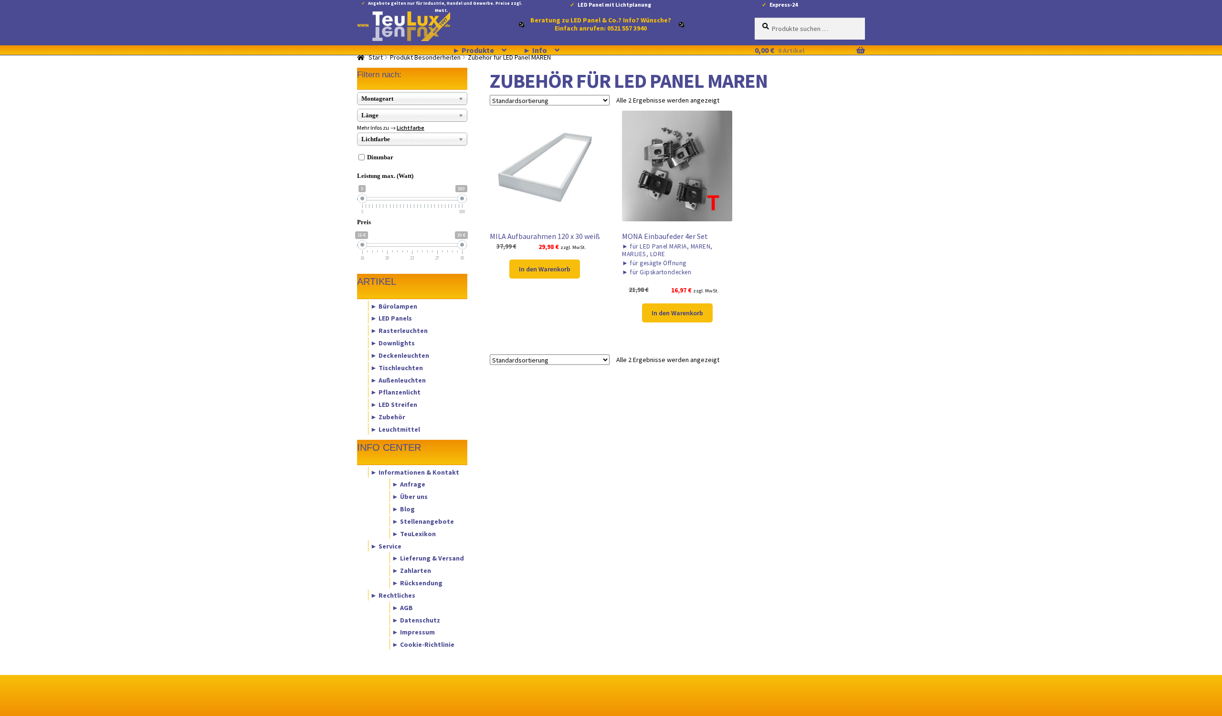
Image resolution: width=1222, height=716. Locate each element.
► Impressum (413, 632)
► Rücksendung (417, 583)
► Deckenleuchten (399, 355)
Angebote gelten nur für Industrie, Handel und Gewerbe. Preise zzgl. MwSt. (445, 5)
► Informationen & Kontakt (414, 471)
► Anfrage (408, 484)
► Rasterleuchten (399, 330)
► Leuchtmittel (395, 429)
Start (376, 57)
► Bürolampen (393, 305)
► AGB (402, 607)
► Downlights (392, 343)
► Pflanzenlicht (395, 392)
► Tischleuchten (396, 367)
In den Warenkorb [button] (544, 269)
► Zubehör (387, 417)
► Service (385, 545)
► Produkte (473, 50)
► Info (535, 50)
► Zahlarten (411, 570)
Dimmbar (380, 157)
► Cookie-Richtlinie (423, 644)
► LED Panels (391, 318)
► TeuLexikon (414, 533)
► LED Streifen (393, 404)
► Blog (403, 509)
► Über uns (410, 496)
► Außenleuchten (398, 379)
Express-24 (783, 4)
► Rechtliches (392, 595)
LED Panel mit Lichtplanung (614, 4)
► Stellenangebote (423, 521)
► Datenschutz (416, 619)
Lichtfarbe (410, 127)
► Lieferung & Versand (428, 558)
